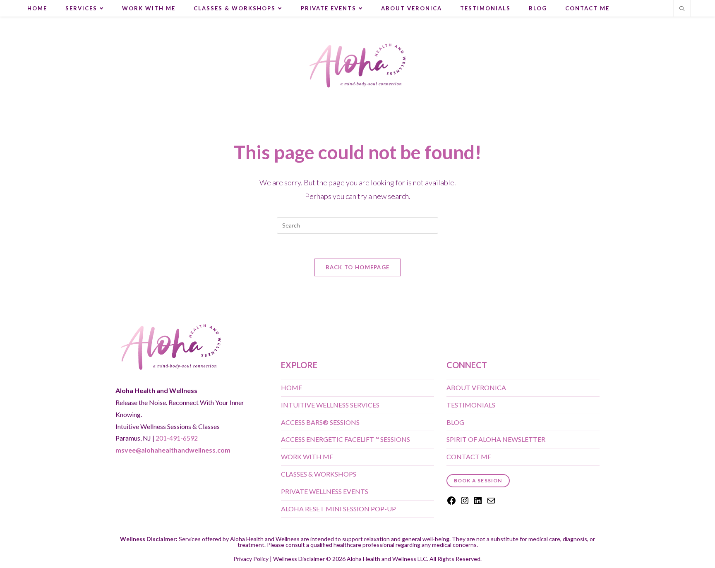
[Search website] (682, 9)
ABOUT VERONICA (476, 387)
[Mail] (491, 503)
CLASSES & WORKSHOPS (318, 474)
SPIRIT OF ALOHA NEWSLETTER (495, 439)
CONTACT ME (468, 456)
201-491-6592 (177, 438)
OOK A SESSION (478, 480)
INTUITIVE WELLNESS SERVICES (330, 405)
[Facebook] (451, 503)
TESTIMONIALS (470, 405)
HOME (291, 387)
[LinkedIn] (478, 503)
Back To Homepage (358, 267)
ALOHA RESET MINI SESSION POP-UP (338, 509)
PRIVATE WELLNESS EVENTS (324, 491)
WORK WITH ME (307, 456)
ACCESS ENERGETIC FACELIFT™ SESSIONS (345, 439)
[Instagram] (465, 503)
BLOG (455, 422)
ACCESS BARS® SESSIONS (320, 422)
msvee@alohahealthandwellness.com (172, 450)
